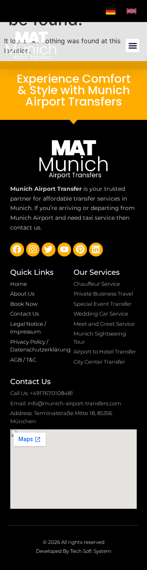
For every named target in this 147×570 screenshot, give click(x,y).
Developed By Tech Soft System (73, 551)
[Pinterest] (80, 249)
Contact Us (30, 381)
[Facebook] (17, 249)
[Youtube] (64, 249)
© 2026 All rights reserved (74, 542)
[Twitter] (49, 249)
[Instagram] (33, 249)
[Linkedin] (96, 249)
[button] (132, 45)
